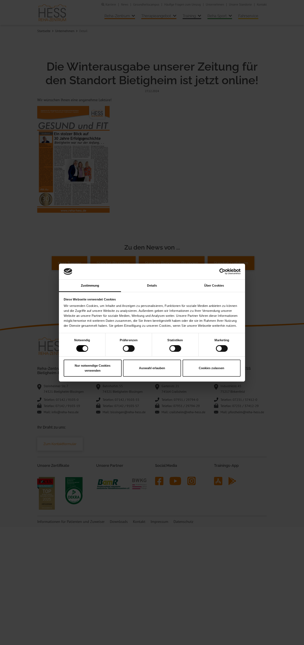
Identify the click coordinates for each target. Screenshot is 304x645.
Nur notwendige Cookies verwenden (92, 368)
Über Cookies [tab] (214, 285)
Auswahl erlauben (152, 368)
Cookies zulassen (211, 368)
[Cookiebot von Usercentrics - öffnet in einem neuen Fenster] (222, 271)
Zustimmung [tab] (90, 285)
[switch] (129, 348)
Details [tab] (152, 285)
